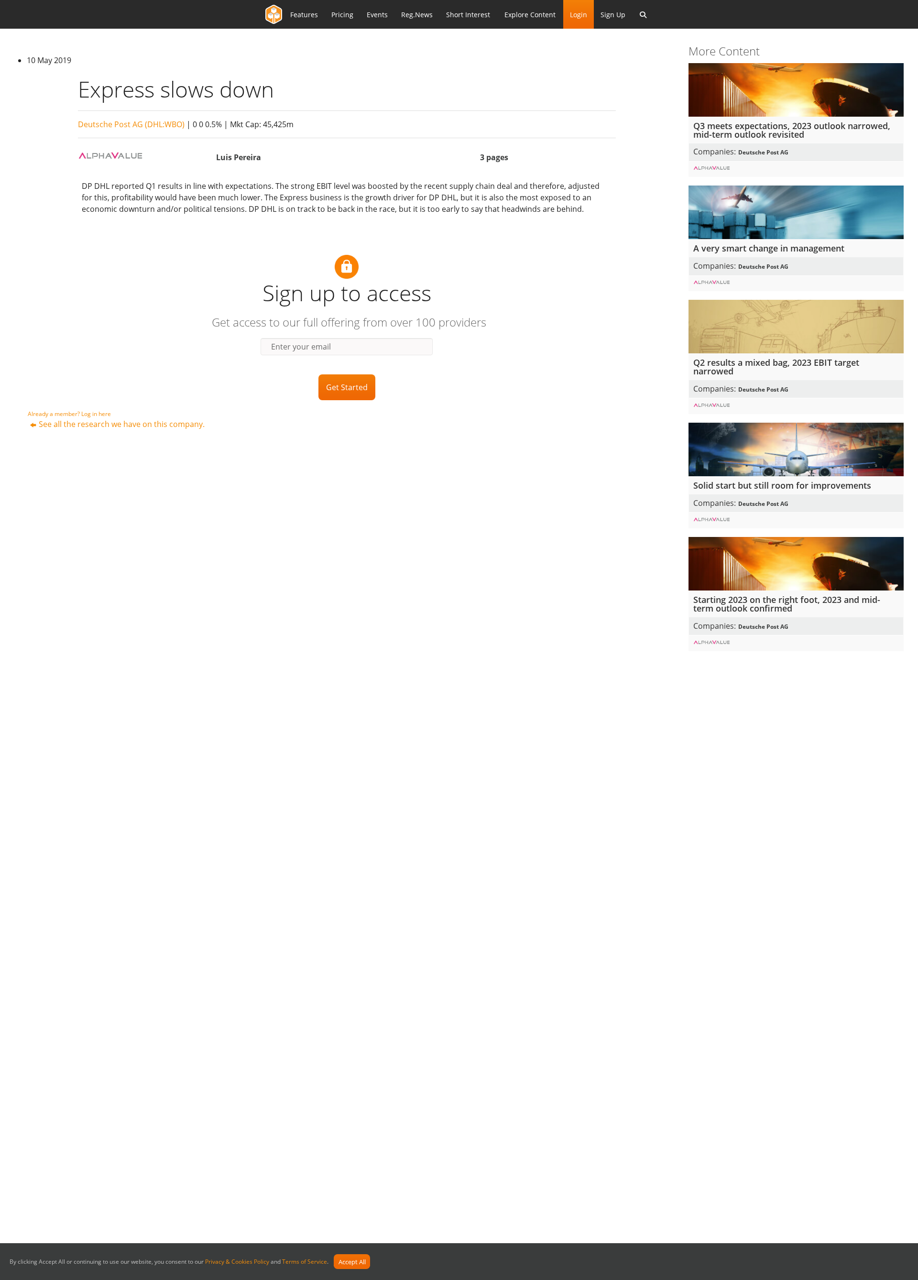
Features (304, 14)
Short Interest (468, 14)
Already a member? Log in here (69, 414)
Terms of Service (304, 1262)
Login (578, 14)
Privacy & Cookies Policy (237, 1262)
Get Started (347, 387)
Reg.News (417, 14)
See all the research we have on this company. (122, 424)
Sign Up (613, 14)
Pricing (342, 14)
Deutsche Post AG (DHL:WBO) (131, 124)
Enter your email (301, 346)
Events (377, 14)
